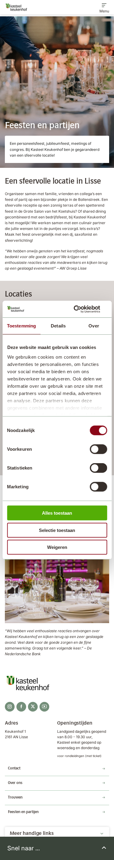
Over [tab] (93, 325)
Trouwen (15, 797)
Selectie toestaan (57, 530)
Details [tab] (58, 325)
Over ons (15, 783)
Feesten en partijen (23, 812)
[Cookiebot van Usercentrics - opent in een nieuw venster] (81, 309)
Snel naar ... (23, 848)
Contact (14, 768)
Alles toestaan (57, 513)
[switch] (98, 449)
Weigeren (57, 547)
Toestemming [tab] (21, 325)
